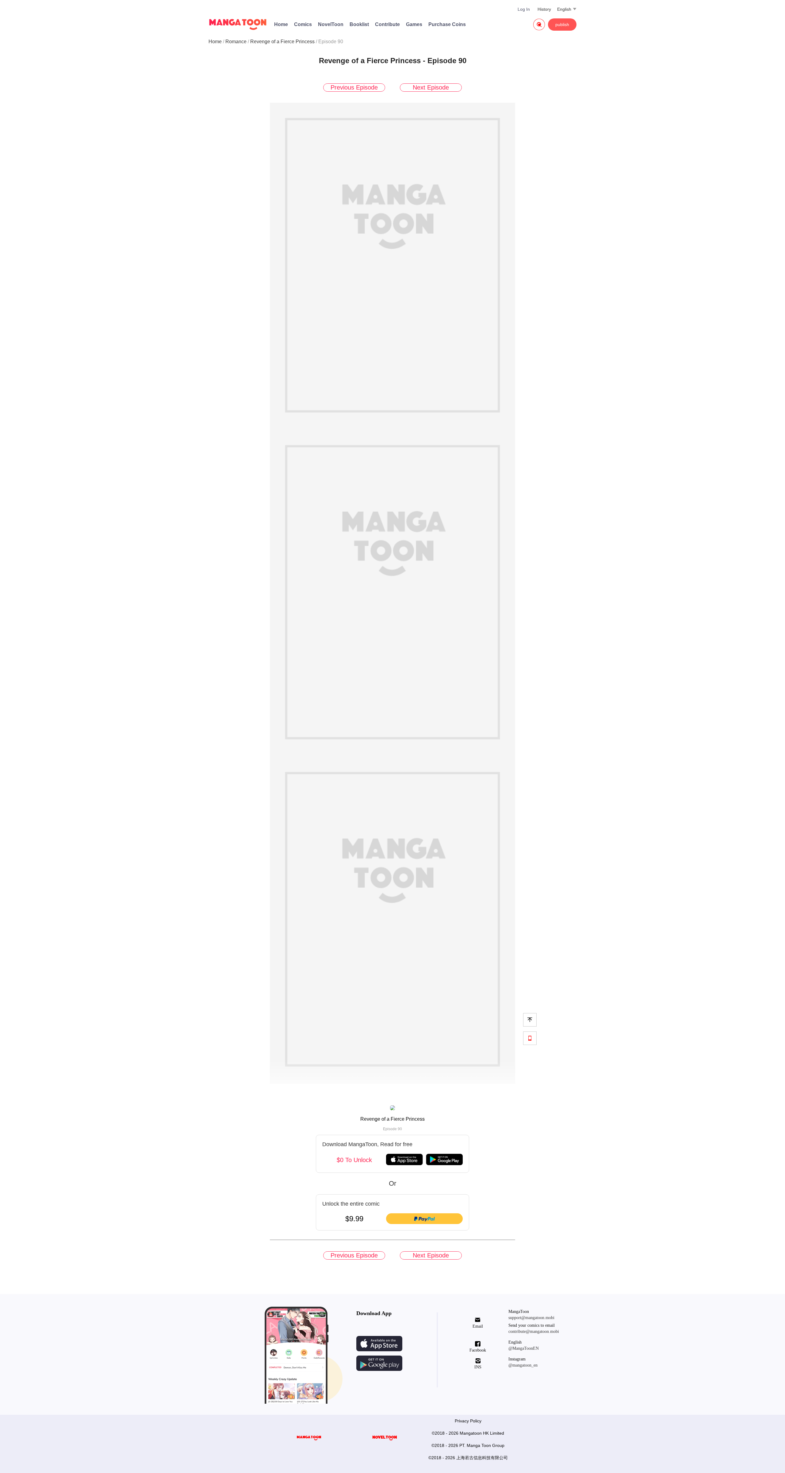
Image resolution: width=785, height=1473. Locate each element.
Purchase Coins (447, 24)
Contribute (387, 24)
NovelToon (330, 24)
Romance (236, 41)
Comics (303, 24)
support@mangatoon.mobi (531, 1317)
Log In (524, 9)
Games (414, 24)
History (544, 9)
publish (562, 24)
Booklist (359, 24)
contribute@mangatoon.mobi (533, 1331)
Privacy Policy (468, 1420)
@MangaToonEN (523, 1348)
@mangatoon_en (523, 1365)
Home (281, 24)
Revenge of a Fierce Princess (282, 41)
